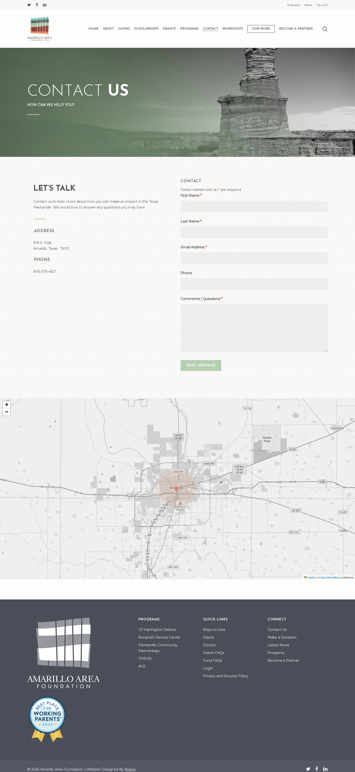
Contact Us (277, 629)
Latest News (278, 645)
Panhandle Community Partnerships (158, 648)
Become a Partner (283, 660)
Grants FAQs (213, 653)
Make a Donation (282, 637)
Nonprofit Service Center (159, 637)
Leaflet (311, 577)
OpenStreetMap (329, 577)
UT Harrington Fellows (157, 629)
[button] (177, 488)
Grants (208, 637)
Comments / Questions (201, 299)
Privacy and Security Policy (225, 676)
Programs (276, 653)
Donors (209, 645)
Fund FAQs (212, 660)
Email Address (194, 247)
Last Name (191, 221)
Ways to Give (214, 629)
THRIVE (145, 658)
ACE (142, 666)
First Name (191, 195)
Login (208, 668)
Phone (186, 273)
